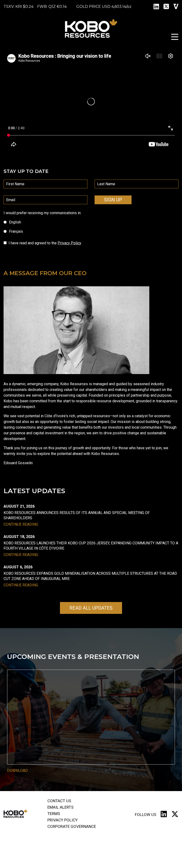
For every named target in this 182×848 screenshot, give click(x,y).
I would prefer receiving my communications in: (42, 213)
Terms (53, 813)
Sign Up (113, 200)
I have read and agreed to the (45, 243)
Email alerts (60, 807)
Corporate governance (71, 826)
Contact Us (59, 800)
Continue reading (21, 524)
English (15, 222)
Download (17, 770)
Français (16, 231)
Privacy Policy (69, 243)
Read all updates (91, 608)
